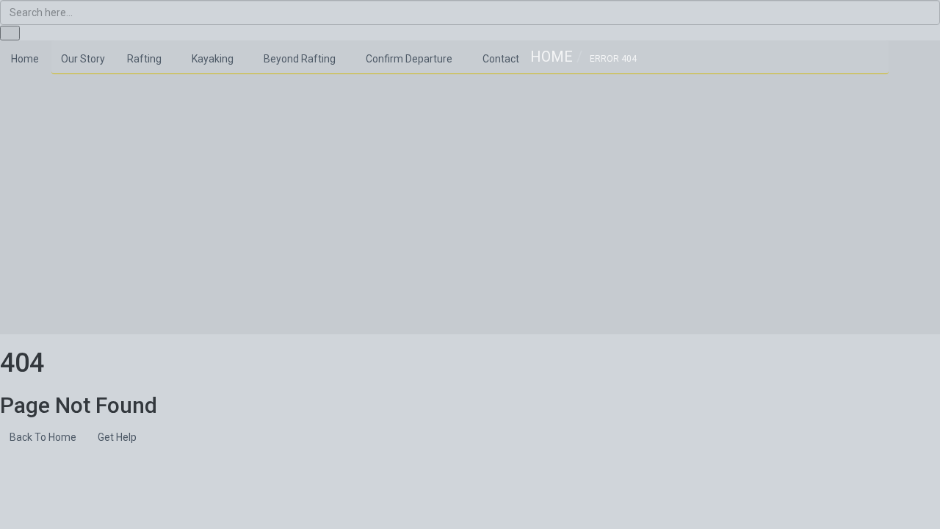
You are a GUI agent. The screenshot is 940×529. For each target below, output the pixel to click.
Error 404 (613, 59)
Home (551, 56)
